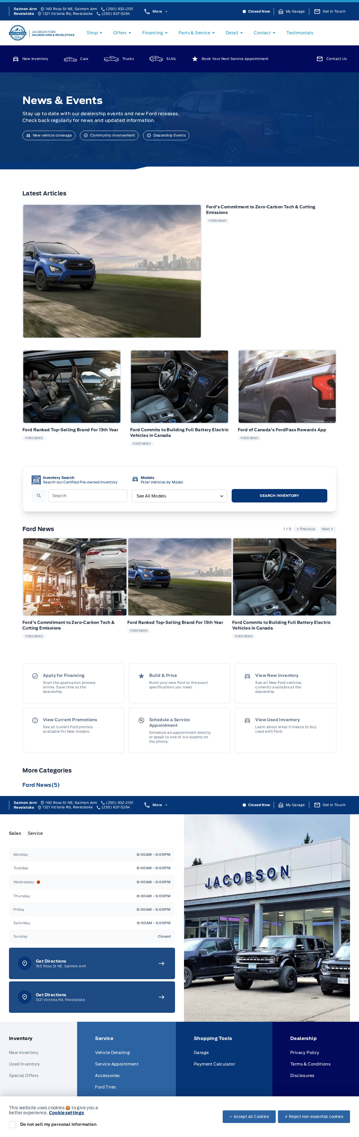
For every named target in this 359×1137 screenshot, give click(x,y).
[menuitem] (95, 32)
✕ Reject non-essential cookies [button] (314, 1117)
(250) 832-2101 (120, 9)
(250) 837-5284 (116, 13)
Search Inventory (279, 495)
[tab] (17, 833)
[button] (292, 11)
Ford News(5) (41, 785)
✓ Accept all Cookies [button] (249, 1117)
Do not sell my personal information (58, 1124)
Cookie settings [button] (66, 1112)
